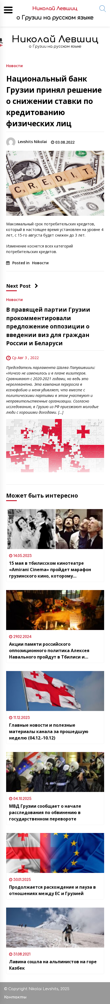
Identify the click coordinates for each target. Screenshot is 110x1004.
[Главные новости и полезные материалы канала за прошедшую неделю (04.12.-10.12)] (55, 691)
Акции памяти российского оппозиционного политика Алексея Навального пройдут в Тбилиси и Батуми (49, 650)
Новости (14, 65)
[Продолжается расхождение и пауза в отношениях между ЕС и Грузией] (55, 853)
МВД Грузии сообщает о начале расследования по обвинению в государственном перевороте (45, 812)
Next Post (18, 286)
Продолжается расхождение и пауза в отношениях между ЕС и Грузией (52, 890)
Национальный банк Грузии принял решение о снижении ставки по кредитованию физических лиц (54, 101)
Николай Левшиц (55, 39)
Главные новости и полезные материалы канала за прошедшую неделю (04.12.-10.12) (48, 731)
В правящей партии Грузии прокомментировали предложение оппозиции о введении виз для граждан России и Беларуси (48, 326)
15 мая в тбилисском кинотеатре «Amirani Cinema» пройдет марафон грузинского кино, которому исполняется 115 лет (50, 569)
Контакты (15, 997)
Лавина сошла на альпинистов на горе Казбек (53, 965)
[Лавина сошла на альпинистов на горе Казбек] (55, 928)
